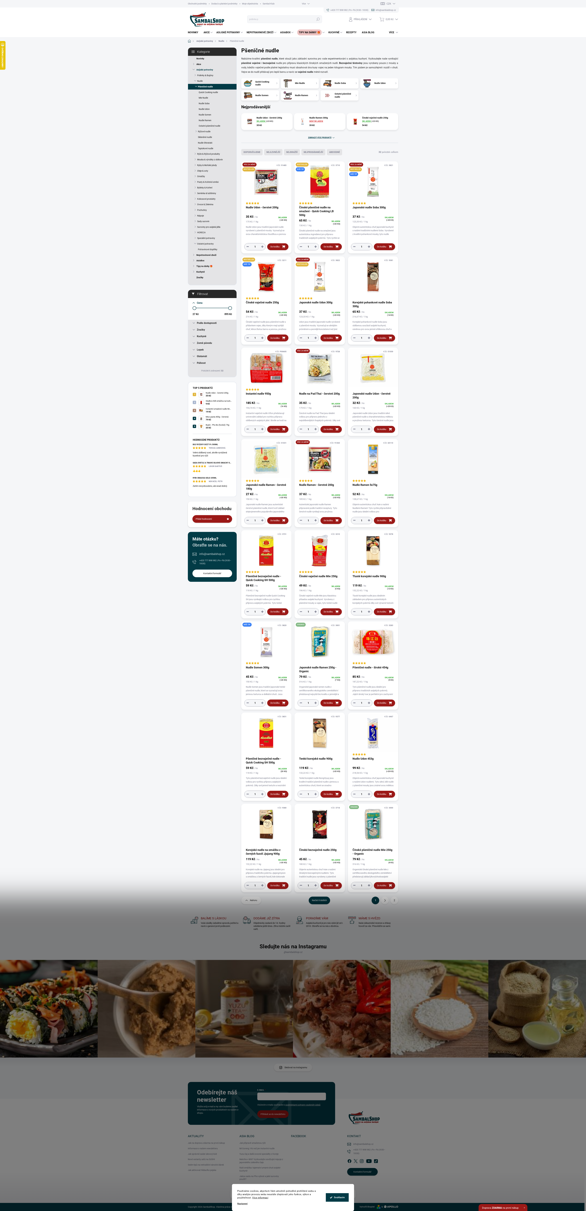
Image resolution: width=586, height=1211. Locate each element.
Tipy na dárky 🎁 (204, 266)
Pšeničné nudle (205, 86)
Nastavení (242, 1204)
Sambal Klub (269, 3)
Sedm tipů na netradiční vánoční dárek (206, 1165)
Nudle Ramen (205, 120)
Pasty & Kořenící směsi (208, 182)
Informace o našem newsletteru (203, 1148)
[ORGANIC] (319, 643)
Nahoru (253, 900)
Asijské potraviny (204, 69)
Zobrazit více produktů (319, 138)
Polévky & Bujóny (205, 75)
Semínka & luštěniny (206, 193)
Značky (199, 277)
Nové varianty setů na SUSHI (201, 1159)
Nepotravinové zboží (206, 255)
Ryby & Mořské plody (207, 165)
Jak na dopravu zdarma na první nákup (206, 1143)
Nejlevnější (273, 152)
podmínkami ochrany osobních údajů (303, 1105)
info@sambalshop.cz (212, 554)
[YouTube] (368, 1160)
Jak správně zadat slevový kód (202, 1154)
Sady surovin (203, 221)
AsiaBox (200, 260)
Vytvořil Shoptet (367, 1207)
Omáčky (201, 176)
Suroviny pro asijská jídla (208, 227)
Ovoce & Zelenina (205, 204)
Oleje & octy (202, 171)
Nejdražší (292, 152)
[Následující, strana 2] (385, 900)
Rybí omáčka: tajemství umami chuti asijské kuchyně (259, 1169)
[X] (355, 1160)
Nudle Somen (205, 114)
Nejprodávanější (313, 152)
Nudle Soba (204, 103)
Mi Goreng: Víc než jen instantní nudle (257, 1148)
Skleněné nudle (205, 137)
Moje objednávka (250, 3)
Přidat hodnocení (204, 519)
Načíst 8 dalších (319, 900)
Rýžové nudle (204, 131)
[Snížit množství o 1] (248, 246)
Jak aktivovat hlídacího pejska (202, 1170)
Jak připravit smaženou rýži (252, 1143)
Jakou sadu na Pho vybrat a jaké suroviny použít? (259, 1177)
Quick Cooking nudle (208, 92)
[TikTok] (376, 1160)
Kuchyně (200, 272)
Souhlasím (339, 1197)
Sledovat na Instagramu (295, 1067)
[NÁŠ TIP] (266, 643)
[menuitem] (194, 32)
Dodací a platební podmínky (224, 3)
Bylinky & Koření (204, 187)
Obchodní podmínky (197, 3)
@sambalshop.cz (293, 952)
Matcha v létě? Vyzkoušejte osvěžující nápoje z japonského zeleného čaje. (261, 1161)
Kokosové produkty (206, 199)
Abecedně (334, 152)
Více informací (260, 1197)
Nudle (200, 81)
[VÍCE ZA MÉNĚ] (319, 369)
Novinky (200, 58)
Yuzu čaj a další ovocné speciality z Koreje (259, 1154)
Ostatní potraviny (205, 244)
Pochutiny (202, 210)
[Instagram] (361, 1160)
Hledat (318, 19)
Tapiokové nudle (205, 148)
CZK (389, 3)
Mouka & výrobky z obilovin (210, 159)
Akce (198, 64)
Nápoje (200, 215)
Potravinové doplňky (207, 249)
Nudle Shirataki (205, 143)
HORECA (201, 232)
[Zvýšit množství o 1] (262, 246)
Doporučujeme (252, 152)
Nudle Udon (204, 109)
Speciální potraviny (206, 238)
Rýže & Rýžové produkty (208, 154)
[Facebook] (349, 1160)
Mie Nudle (203, 98)
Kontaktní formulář (212, 573)
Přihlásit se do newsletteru (272, 1114)
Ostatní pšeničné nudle (209, 126)
